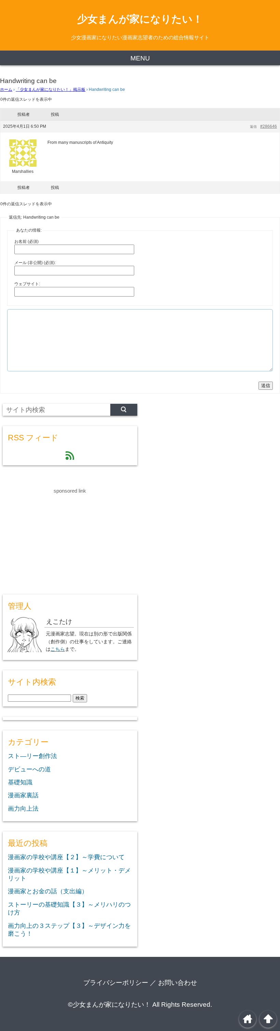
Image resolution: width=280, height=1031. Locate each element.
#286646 (268, 126)
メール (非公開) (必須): (35, 262)
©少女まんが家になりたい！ (109, 1004)
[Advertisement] (54, 538)
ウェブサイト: (27, 283)
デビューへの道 (29, 769)
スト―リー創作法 (32, 756)
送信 (265, 385)
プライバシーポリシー (115, 982)
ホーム (6, 89)
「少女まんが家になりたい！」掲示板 (50, 89)
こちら (58, 649)
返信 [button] (253, 126)
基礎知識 (20, 782)
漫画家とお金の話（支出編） (48, 891)
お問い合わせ (177, 982)
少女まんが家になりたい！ (140, 19)
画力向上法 (23, 808)
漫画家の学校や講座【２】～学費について (66, 857)
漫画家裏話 (23, 795)
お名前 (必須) (26, 241)
